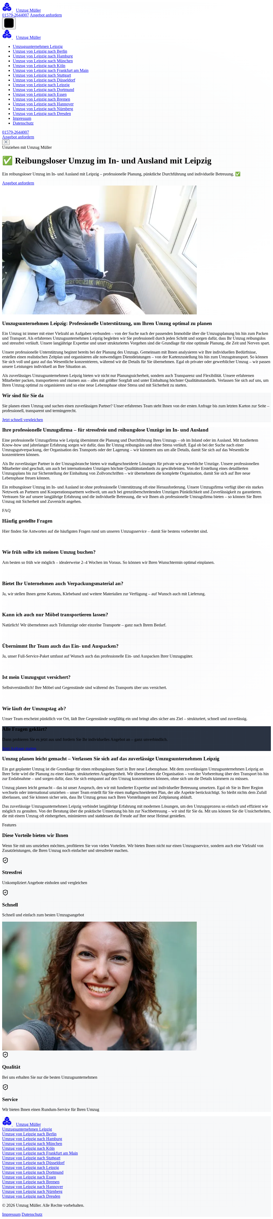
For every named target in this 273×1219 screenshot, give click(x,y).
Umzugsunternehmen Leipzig (38, 46)
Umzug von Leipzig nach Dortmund (43, 89)
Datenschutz (23, 123)
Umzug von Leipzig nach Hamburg (43, 56)
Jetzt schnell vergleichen (22, 419)
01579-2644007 (15, 15)
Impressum (22, 118)
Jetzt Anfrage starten (19, 748)
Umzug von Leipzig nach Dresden (42, 113)
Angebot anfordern (46, 15)
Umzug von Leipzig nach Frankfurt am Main (51, 70)
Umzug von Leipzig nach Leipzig (41, 85)
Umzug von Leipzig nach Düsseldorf (44, 80)
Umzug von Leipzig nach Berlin (40, 51)
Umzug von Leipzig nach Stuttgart (42, 75)
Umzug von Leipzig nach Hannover (43, 104)
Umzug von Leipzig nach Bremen (41, 99)
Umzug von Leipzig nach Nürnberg (43, 108)
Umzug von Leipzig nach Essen (40, 94)
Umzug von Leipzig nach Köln (39, 65)
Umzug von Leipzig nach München (43, 61)
